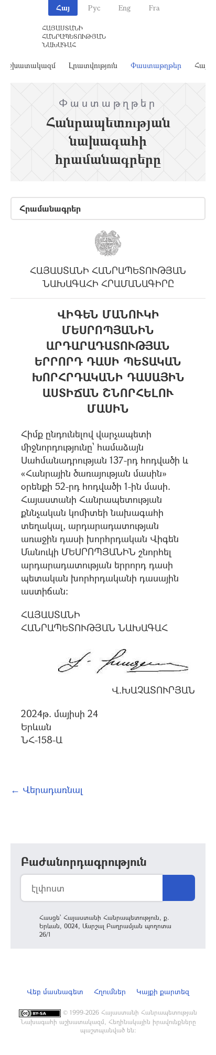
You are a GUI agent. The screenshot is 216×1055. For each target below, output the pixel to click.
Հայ (63, 8)
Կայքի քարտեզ (162, 991)
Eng (124, 8)
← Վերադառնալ (46, 789)
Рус (94, 8)
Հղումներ (110, 991)
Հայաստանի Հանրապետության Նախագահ (74, 36)
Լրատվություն (93, 65)
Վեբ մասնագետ (55, 991)
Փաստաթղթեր (156, 65)
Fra (154, 8)
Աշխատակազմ (29, 65)
